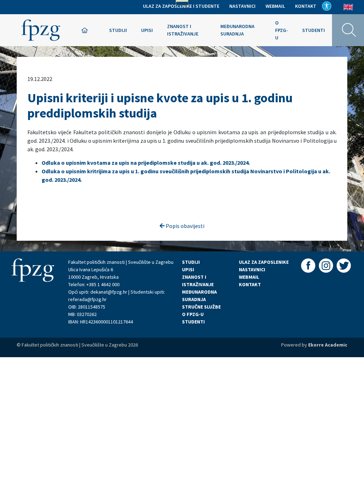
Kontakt (305, 6)
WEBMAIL (249, 277)
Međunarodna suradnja (237, 30)
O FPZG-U (193, 314)
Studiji (118, 30)
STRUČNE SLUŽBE (201, 307)
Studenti (313, 30)
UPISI (188, 269)
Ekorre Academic (327, 345)
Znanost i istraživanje (182, 30)
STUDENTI (193, 321)
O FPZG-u (281, 30)
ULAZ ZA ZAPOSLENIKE (264, 262)
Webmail (275, 6)
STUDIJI (191, 262)
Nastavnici (242, 6)
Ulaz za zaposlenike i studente (181, 6)
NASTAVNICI (252, 269)
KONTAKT (250, 284)
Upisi (147, 30)
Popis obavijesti (184, 225)
